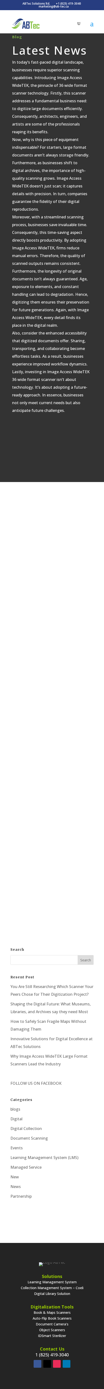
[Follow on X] (47, 1364)
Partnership (21, 1196)
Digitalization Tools (52, 1307)
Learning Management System (52, 1282)
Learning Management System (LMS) (44, 1157)
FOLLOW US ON (25, 1083)
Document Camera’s (52, 1324)
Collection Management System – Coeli (52, 1287)
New (14, 1177)
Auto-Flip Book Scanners (52, 1318)
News (15, 1186)
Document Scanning (69, 542)
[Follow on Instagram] (57, 1364)
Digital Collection (26, 1128)
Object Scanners (52, 1330)
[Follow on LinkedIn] (66, 1364)
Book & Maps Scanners (52, 1312)
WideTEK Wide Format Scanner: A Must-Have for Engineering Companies (52, 694)
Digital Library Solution (52, 1293)
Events (16, 1148)
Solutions (52, 1276)
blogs (46, 542)
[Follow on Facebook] (37, 1364)
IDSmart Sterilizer (52, 1335)
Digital (63, 708)
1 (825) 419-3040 (52, 1355)
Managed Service (26, 1167)
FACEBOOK (50, 1083)
